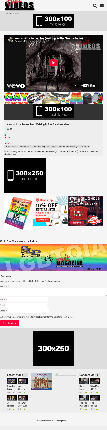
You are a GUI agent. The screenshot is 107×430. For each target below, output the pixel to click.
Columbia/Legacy (41, 146)
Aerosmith (25, 146)
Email (3, 305)
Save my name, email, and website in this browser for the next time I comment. (37, 317)
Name (3, 299)
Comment (4, 286)
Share (7, 143)
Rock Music (11, 146)
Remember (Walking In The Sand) (74, 146)
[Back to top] (97, 421)
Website (3, 311)
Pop (54, 146)
